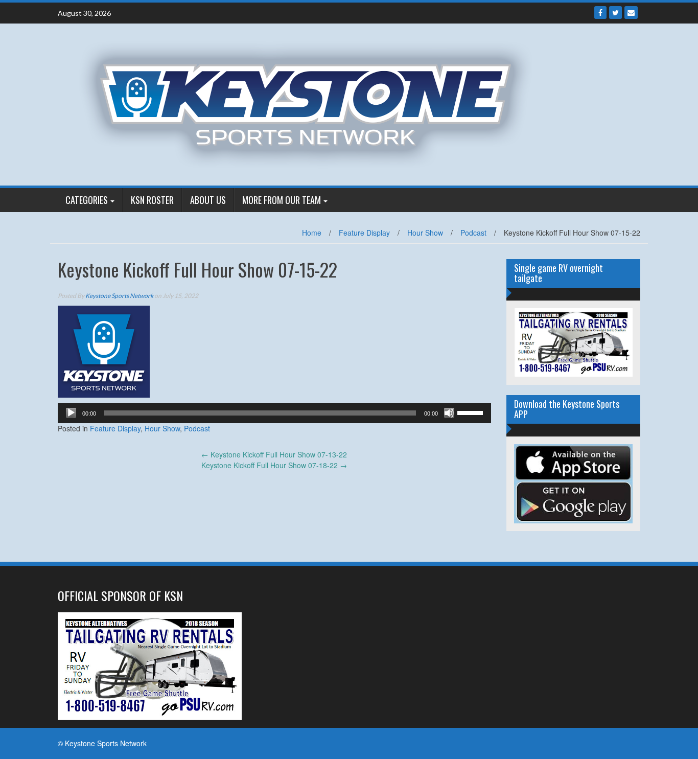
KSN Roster (152, 199)
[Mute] (449, 413)
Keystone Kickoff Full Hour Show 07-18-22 (274, 465)
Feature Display (364, 232)
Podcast (473, 232)
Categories (86, 199)
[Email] (631, 12)
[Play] (71, 413)
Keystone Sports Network (119, 296)
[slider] (471, 412)
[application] (274, 413)
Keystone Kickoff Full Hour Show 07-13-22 (274, 454)
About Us (208, 199)
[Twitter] (615, 12)
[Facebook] (600, 12)
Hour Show (425, 232)
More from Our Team (281, 199)
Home (311, 232)
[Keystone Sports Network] (311, 103)
